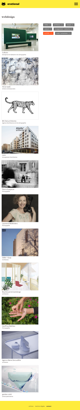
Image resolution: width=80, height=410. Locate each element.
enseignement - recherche (63, 29)
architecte (58, 25)
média (47, 25)
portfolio (48, 33)
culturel (47, 29)
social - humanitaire (63, 33)
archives (31, 406)
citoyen (70, 25)
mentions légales (40, 406)
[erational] (4, 3)
